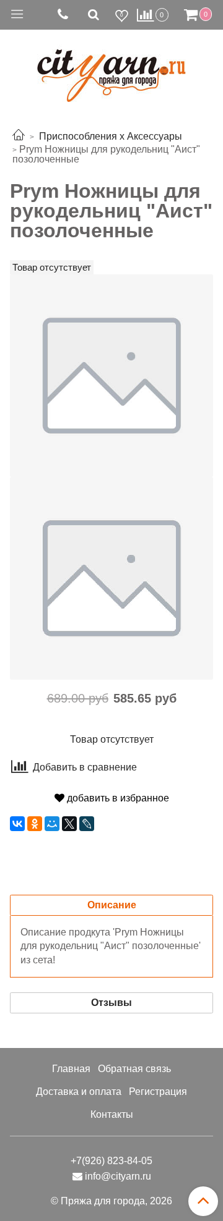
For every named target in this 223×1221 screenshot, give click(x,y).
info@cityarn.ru (118, 1176)
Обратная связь (134, 1068)
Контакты (111, 1114)
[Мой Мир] (52, 823)
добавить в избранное (116, 798)
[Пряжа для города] (111, 68)
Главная (71, 1068)
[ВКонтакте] (17, 823)
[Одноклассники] (34, 823)
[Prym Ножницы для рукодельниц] (111, 375)
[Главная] (18, 136)
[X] (69, 823)
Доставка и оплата (78, 1091)
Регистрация (158, 1091)
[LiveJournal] (86, 823)
